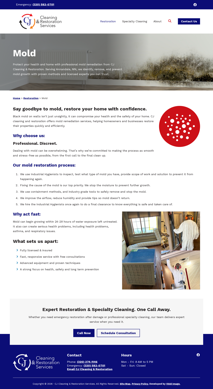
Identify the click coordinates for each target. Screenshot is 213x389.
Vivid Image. (173, 383)
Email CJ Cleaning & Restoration (89, 369)
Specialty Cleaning (134, 21)
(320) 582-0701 (43, 4)
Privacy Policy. (140, 383)
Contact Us (189, 21)
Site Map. (125, 383)
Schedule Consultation (118, 333)
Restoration (108, 21)
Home (16, 98)
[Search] (170, 21)
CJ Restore (40, 21)
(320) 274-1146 (87, 361)
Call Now (84, 333)
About (157, 21)
